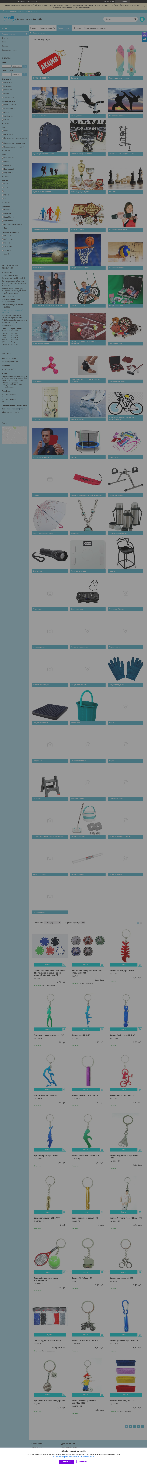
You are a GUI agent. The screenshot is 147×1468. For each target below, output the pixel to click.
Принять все (66, 1462)
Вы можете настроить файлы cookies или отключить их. (72, 1457)
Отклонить (83, 1462)
